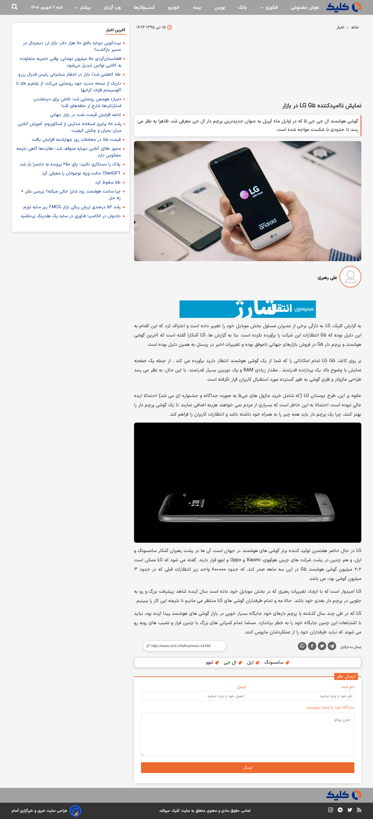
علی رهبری (327, 277)
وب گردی (112, 7)
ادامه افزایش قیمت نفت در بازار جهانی (85, 115)
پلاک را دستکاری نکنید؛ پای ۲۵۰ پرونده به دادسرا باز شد (70, 164)
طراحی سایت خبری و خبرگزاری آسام (39, 811)
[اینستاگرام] (330, 811)
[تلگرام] (332, 647)
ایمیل (241, 687)
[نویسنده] (350, 278)
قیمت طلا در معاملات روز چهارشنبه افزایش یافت (76, 139)
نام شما (348, 687)
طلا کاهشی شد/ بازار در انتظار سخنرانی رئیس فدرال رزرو (69, 74)
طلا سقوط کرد (108, 182)
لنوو (210, 662)
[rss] (359, 810)
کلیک (175, 811)
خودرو (174, 7)
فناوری (271, 7)
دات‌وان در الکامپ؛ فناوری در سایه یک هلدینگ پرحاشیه (71, 216)
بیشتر (84, 7)
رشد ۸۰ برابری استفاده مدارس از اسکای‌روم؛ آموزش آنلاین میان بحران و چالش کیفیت (70, 127)
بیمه (197, 7)
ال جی (231, 662)
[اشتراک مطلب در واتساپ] (302, 646)
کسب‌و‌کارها (144, 7)
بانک (242, 7)
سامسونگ (274, 662)
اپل (251, 662)
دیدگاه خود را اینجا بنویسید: (330, 707)
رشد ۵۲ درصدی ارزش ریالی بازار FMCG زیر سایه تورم (72, 207)
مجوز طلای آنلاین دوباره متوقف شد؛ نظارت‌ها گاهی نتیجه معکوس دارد (68, 152)
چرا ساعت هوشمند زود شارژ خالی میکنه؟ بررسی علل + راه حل (71, 195)
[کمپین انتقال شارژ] (247, 309)
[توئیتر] (322, 647)
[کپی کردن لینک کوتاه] (182, 645)
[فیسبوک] (312, 647)
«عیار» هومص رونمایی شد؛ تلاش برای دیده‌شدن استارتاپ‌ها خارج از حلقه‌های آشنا (77, 102)
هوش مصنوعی (305, 7)
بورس (219, 7)
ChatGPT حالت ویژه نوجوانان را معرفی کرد (81, 173)
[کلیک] (343, 7)
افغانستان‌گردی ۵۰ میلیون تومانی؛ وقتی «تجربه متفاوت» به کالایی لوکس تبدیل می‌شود (71, 62)
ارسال (247, 768)
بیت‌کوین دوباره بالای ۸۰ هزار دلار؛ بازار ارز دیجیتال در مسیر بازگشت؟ (72, 46)
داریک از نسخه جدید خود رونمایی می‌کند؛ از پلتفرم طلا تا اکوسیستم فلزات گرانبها (68, 87)
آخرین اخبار (115, 30)
